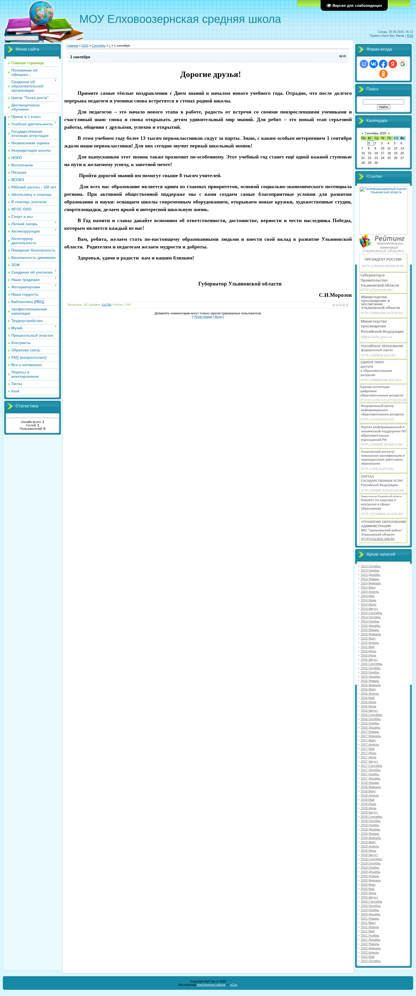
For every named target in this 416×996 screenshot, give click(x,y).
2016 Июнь (368, 702)
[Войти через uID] (364, 64)
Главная (72, 45)
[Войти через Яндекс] (393, 64)
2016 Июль (368, 706)
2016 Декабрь (370, 727)
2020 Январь (370, 876)
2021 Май (367, 931)
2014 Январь (370, 579)
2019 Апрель (370, 846)
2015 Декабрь (370, 676)
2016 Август (369, 710)
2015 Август (369, 659)
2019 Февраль (371, 838)
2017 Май (367, 748)
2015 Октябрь (371, 668)
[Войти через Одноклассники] (383, 74)
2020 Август (369, 897)
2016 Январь (370, 680)
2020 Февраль (371, 880)
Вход (218, 316)
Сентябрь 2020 (375, 133)
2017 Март (368, 740)
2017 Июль (368, 757)
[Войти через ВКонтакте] (373, 64)
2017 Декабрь (370, 778)
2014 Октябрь (371, 617)
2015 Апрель (370, 642)
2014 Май (367, 596)
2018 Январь (370, 782)
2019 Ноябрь (370, 867)
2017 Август (369, 761)
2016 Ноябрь (370, 723)
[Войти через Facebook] (383, 64)
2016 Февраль (371, 685)
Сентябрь (99, 45)
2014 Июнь (368, 600)
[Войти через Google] (402, 63)
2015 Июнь (368, 651)
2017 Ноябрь (370, 774)
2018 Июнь (368, 804)
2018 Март (368, 791)
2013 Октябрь (371, 566)
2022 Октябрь (371, 961)
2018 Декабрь (370, 829)
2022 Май (367, 956)
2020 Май (367, 888)
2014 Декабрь (370, 625)
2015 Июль (368, 655)
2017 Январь (370, 731)
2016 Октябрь (371, 719)
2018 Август (369, 812)
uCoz (233, 984)
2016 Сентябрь (371, 714)
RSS (410, 35)
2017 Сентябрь (371, 765)
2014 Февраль (371, 583)
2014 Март (368, 587)
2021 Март (368, 922)
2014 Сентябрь (371, 613)
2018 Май (367, 799)
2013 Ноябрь (370, 570)
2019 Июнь (368, 850)
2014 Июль (368, 604)
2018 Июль (368, 808)
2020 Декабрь (370, 914)
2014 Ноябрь (370, 621)
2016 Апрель (370, 693)
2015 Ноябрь (370, 672)
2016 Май (367, 697)
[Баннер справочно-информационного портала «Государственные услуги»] (383, 493)
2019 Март (368, 842)
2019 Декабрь (370, 871)
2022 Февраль (371, 948)
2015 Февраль (371, 634)
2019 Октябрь (371, 863)
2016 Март (368, 689)
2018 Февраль (371, 787)
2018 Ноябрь (370, 825)
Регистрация (203, 316)
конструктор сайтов (211, 984)
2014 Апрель (370, 591)
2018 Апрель (370, 795)
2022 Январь (370, 944)
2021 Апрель (370, 927)
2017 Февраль (371, 736)
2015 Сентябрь (371, 664)
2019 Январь (370, 833)
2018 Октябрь (371, 821)
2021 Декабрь (370, 939)
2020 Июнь (368, 893)
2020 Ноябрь (370, 910)
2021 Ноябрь (370, 935)
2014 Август (369, 608)
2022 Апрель (370, 952)
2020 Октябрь (371, 905)
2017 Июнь (368, 753)
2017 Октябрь (371, 770)
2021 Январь (370, 918)
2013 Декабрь (370, 574)
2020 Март (368, 884)
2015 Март (368, 638)
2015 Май (367, 647)
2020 (85, 45)
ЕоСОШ (106, 304)
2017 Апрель (370, 744)
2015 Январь (370, 630)
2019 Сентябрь (371, 859)
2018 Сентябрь (371, 816)
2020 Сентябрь (371, 901)
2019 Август (369, 855)
